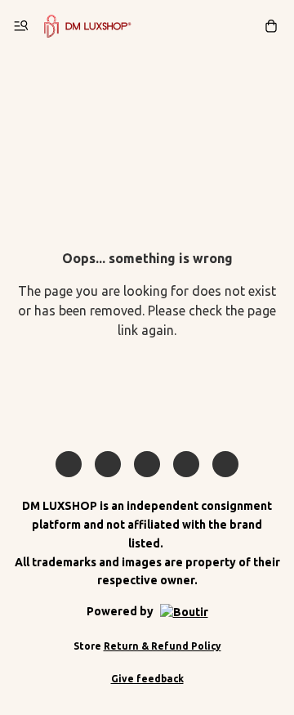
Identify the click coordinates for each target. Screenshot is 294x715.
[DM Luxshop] (87, 26)
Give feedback (147, 678)
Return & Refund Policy (162, 646)
